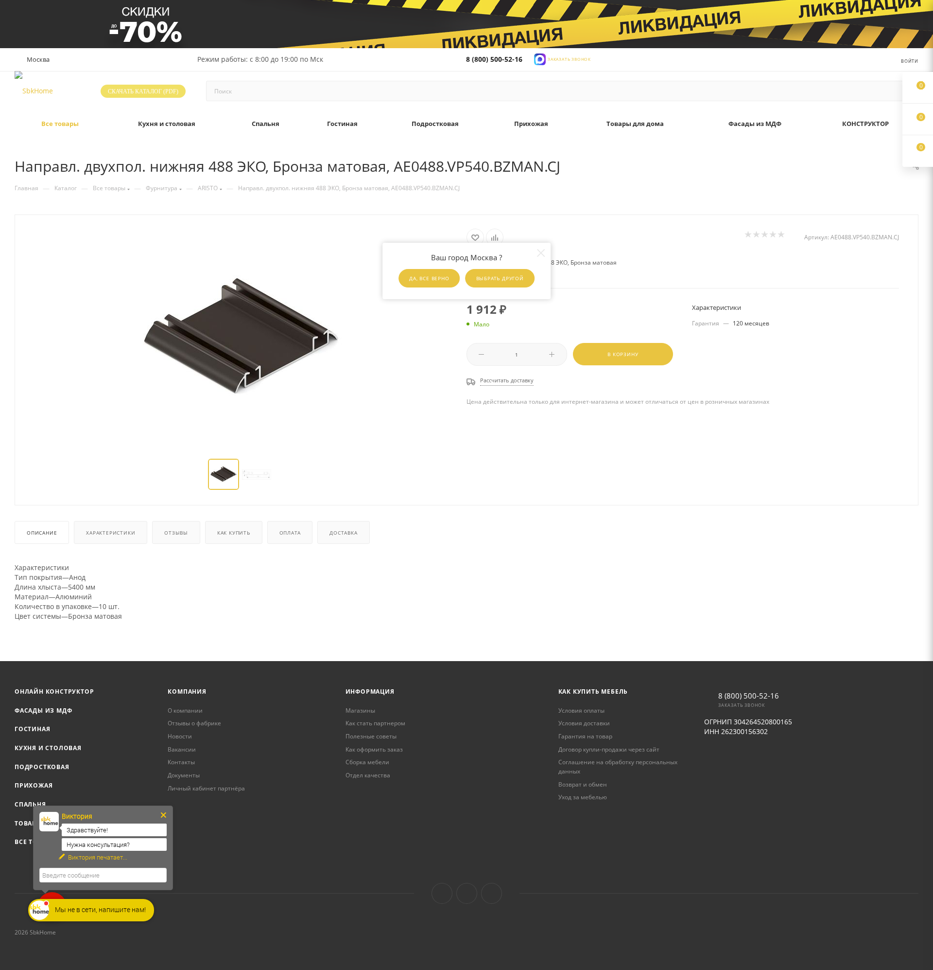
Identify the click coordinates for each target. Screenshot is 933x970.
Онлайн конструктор (54, 691)
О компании (185, 710)
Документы (184, 775)
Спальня (30, 804)
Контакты (181, 762)
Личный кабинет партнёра (206, 788)
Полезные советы (371, 736)
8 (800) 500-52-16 (494, 59)
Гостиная (32, 729)
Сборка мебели (367, 762)
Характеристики (110, 532)
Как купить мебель (593, 691)
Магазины (360, 710)
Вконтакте (442, 893)
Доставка (343, 532)
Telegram (466, 893)
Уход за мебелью (582, 797)
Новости (180, 736)
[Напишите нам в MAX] (540, 58)
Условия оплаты (581, 710)
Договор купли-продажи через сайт (608, 749)
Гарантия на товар (585, 736)
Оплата (290, 532)
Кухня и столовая (48, 748)
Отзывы (176, 532)
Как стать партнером (375, 723)
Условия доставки (584, 723)
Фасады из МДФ (43, 710)
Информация (370, 691)
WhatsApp (491, 893)
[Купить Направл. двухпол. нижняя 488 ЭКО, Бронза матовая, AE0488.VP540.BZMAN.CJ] (241, 337)
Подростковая (42, 767)
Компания (187, 691)
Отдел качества (368, 775)
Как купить (233, 532)
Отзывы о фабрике (194, 723)
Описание (42, 532)
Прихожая (33, 785)
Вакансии (182, 749)
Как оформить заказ (374, 749)
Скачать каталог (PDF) (143, 91)
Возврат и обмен (582, 784)
